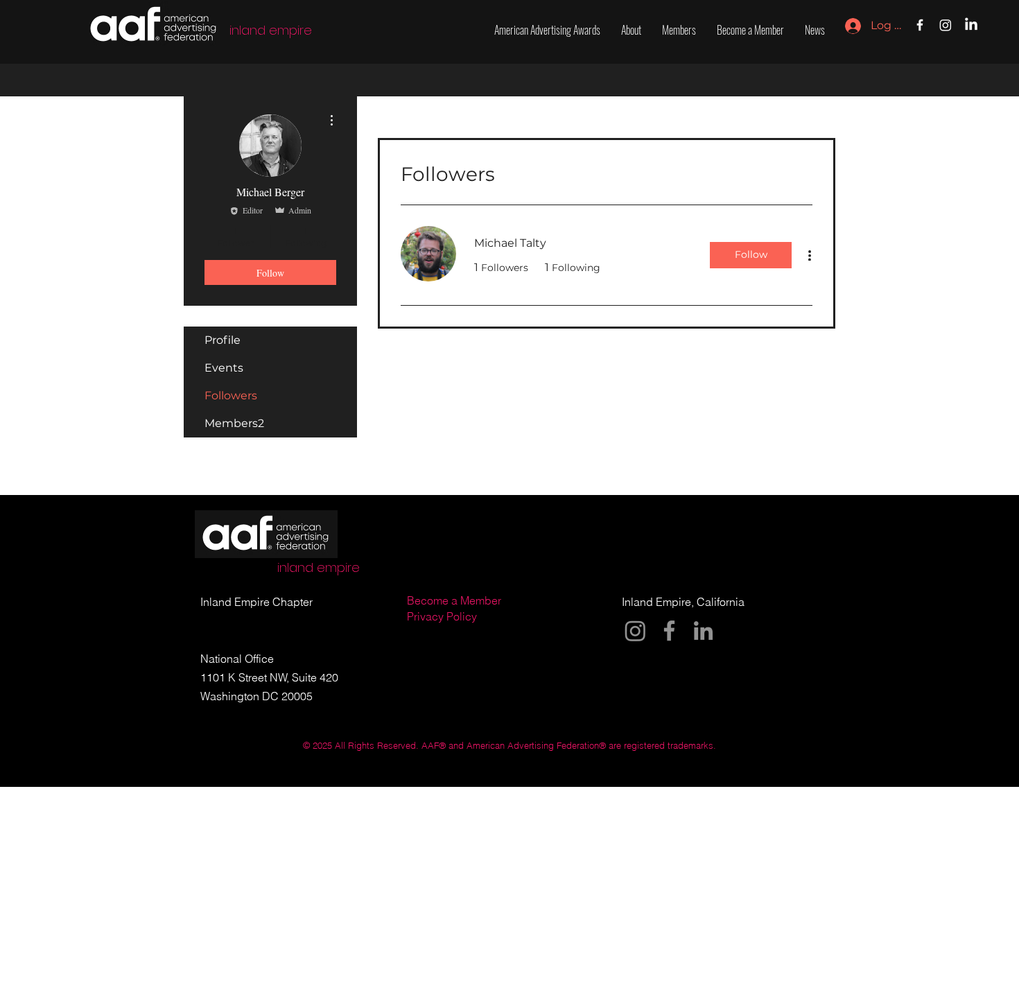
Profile (222, 340)
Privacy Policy (443, 616)
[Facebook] (919, 25)
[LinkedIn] (971, 25)
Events (223, 367)
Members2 (234, 423)
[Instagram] (945, 25)
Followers (230, 395)
